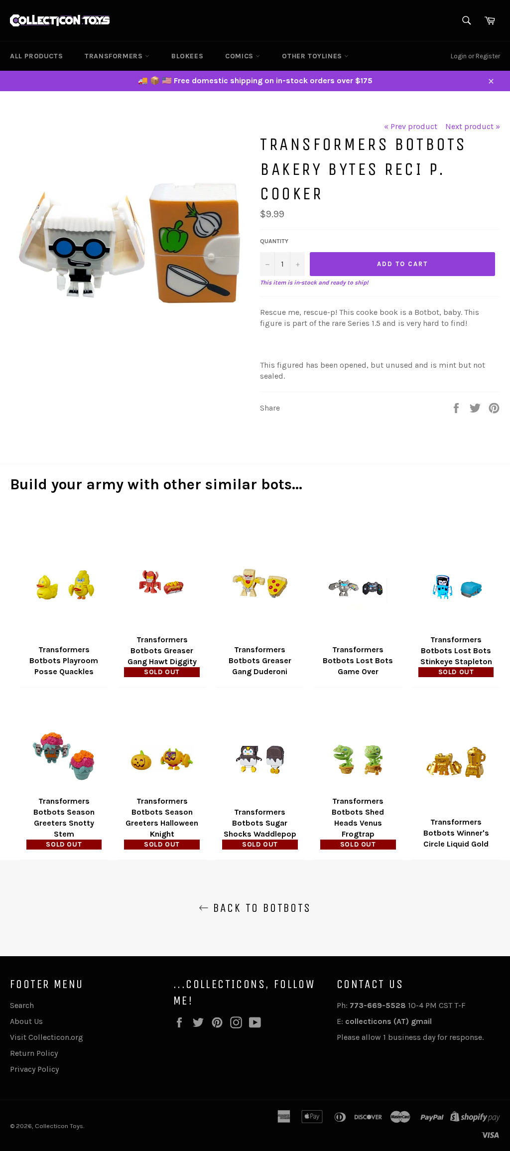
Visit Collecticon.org (46, 1037)
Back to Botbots (260, 908)
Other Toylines (313, 56)
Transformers (115, 56)
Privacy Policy (34, 1069)
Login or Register (475, 56)
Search (22, 1005)
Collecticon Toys (59, 1126)
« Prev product (410, 126)
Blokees (187, 56)
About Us (26, 1021)
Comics (240, 56)
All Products (36, 56)
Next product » (472, 126)
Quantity (274, 241)
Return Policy (34, 1053)
